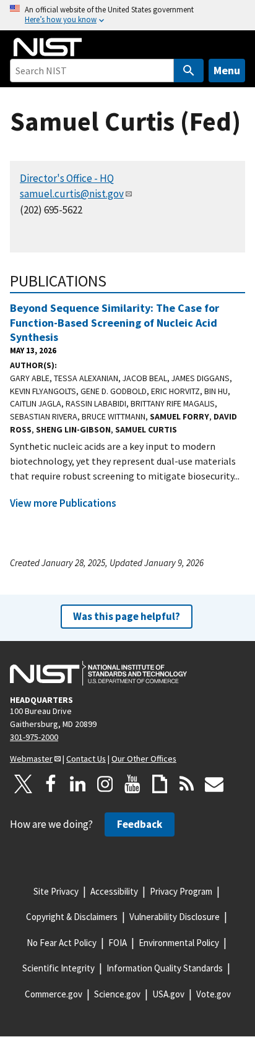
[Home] (48, 47)
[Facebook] (50, 784)
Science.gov (117, 994)
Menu (227, 70)
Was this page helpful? (126, 616)
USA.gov (168, 994)
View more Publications (63, 503)
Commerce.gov (53, 994)
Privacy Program (181, 891)
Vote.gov (213, 994)
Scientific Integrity (58, 968)
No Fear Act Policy (62, 943)
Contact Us (86, 758)
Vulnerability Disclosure (174, 917)
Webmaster (31, 758)
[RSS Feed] (187, 784)
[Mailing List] (214, 784)
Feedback (139, 824)
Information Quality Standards (164, 968)
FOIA (117, 943)
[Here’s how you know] (127, 15)
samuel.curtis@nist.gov (72, 193)
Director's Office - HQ (67, 178)
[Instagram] (105, 784)
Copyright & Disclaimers (72, 917)
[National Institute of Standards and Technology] (98, 673)
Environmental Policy (179, 943)
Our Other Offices (143, 758)
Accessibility (114, 891)
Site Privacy (56, 891)
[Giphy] (159, 784)
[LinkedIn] (78, 784)
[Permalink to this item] (114, 281)
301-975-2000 (34, 736)
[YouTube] (132, 784)
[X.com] (23, 784)
